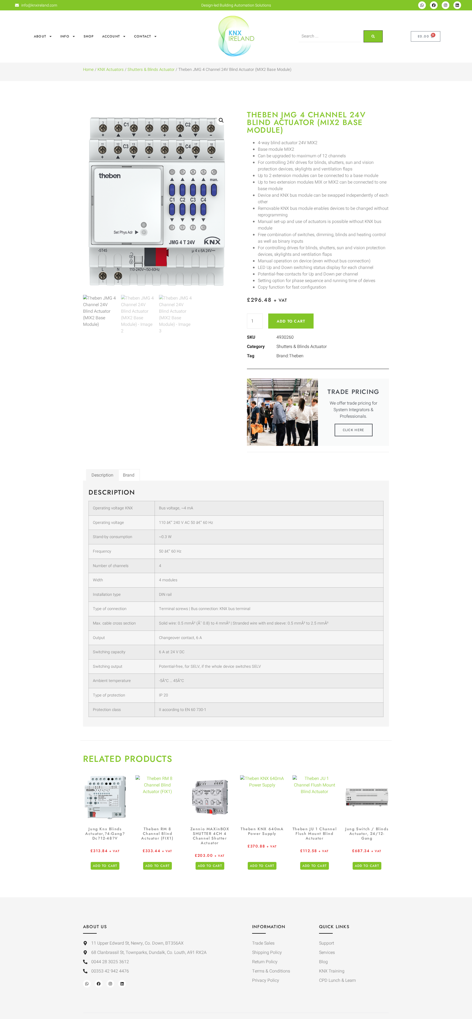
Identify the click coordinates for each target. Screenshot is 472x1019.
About (40, 36)
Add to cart (291, 321)
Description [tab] (102, 475)
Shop (89, 36)
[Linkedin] (457, 5)
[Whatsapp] (422, 5)
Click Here (353, 430)
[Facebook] (434, 5)
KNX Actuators (111, 69)
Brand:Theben (289, 356)
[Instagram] (445, 5)
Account (111, 36)
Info (64, 36)
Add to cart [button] (105, 865)
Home (88, 69)
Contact (142, 36)
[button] (221, 120)
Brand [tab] (128, 475)
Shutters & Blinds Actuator (151, 69)
